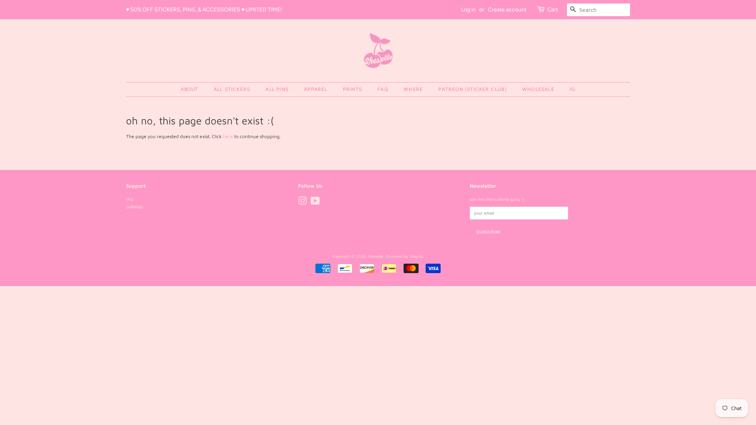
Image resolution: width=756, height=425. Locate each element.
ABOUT (189, 89)
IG (572, 89)
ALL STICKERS (232, 89)
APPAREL (315, 89)
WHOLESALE (538, 89)
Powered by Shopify (405, 256)
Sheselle (376, 256)
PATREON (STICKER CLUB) (472, 89)
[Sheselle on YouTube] (315, 202)
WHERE (413, 89)
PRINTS (352, 89)
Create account (507, 9)
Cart (552, 9)
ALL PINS (277, 89)
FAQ (382, 89)
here (228, 136)
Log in (468, 9)
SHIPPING (134, 207)
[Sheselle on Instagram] (302, 202)
